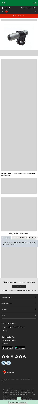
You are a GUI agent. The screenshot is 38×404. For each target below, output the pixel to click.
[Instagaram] (12, 356)
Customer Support (7, 297)
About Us (4, 309)
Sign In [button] (19, 286)
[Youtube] (16, 356)
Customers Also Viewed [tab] (20, 238)
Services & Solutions (7, 303)
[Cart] (35, 12)
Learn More (5, 343)
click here (8, 175)
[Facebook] (3, 356)
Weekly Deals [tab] (6, 238)
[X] (7, 356)
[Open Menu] (2, 12)
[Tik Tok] (24, 356)
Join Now (33, 290)
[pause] (5, 3)
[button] (36, 402)
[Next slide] (36, 3)
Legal (3, 315)
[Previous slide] (2, 3)
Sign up (5, 330)
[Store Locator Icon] (2, 8)
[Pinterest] (20, 356)
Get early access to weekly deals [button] (18, 402)
